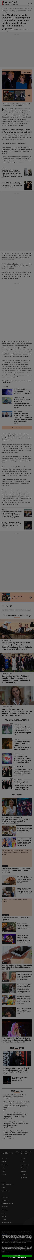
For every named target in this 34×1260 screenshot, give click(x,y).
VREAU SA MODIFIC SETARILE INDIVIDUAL (17, 1257)
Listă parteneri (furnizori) (5, 1252)
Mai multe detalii (4, 1234)
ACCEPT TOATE (17, 1255)
